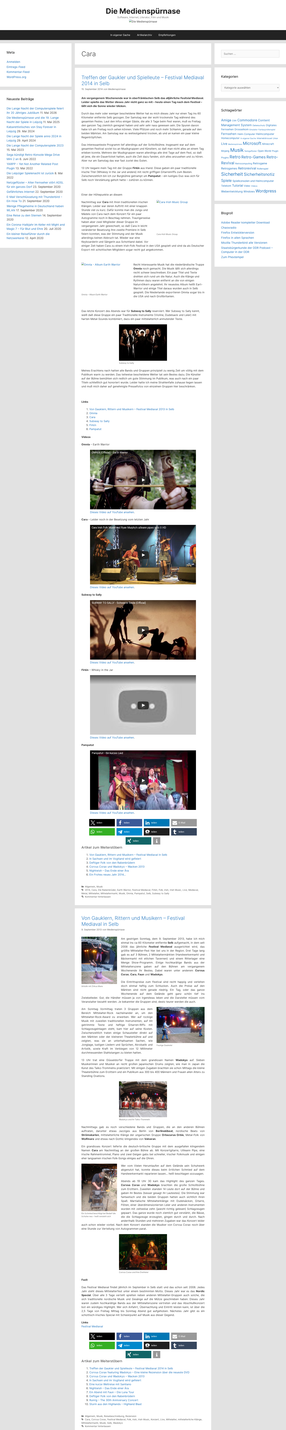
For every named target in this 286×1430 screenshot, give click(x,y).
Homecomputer (230, 138)
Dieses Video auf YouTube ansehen (112, 512)
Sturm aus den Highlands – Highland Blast (115, 1404)
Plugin (275, 151)
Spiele (226, 180)
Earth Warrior (124, 890)
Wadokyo (118, 1423)
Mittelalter (94, 893)
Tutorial (237, 185)
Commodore (247, 120)
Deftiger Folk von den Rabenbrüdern (112, 862)
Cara (92, 417)
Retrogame (260, 163)
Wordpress (266, 190)
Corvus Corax (98, 1419)
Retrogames (229, 168)
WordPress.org (16, 77)
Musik (99, 886)
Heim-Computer (246, 134)
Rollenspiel (262, 168)
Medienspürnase (235, 144)
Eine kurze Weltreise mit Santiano (110, 1384)
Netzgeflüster (250, 151)
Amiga (226, 120)
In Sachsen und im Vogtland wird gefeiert (115, 858)
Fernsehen (229, 134)
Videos (254, 186)
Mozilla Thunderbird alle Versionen (244, 242)
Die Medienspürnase (143, 11)
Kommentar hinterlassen (98, 896)
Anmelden (13, 61)
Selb (148, 893)
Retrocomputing (243, 163)
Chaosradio (228, 227)
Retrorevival (247, 168)
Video (247, 185)
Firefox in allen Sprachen (237, 237)
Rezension (130, 1416)
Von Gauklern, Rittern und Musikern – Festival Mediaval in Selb (128, 854)
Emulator (253, 129)
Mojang (225, 150)
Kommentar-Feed (18, 72)
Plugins (225, 157)
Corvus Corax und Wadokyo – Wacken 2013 (116, 866)
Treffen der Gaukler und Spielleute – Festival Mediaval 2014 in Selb (131, 1368)
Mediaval (193, 890)
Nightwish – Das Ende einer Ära (109, 870)
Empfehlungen (167, 35)
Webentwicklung (232, 191)
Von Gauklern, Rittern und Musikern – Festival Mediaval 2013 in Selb (131, 409)
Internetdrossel (264, 138)
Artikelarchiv (144, 35)
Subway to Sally (99, 421)
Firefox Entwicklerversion (237, 232)
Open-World (264, 150)
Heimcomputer (265, 134)
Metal (84, 893)
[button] (102, 822)
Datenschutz (259, 125)
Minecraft (268, 143)
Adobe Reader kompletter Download (245, 222)
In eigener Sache (120, 35)
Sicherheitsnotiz (259, 174)
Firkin (92, 425)
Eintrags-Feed (16, 67)
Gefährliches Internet (20, 191)
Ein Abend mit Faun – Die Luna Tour (111, 1392)
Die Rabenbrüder (107, 890)
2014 (87, 890)
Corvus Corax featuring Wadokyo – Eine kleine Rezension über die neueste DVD (139, 1372)
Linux (275, 138)
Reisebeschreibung (114, 1416)
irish (166, 890)
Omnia (93, 413)
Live (185, 890)
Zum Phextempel (232, 257)
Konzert (155, 1419)
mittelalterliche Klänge (190, 1419)
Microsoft (252, 143)
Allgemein (90, 886)
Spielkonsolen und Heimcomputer (253, 181)
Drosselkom (242, 129)
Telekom (226, 185)
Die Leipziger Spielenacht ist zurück (30, 173)
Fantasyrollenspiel (266, 129)
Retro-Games (253, 157)
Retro (235, 156)
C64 (234, 120)
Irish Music (175, 890)
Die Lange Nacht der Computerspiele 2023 (35, 145)
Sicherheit (232, 174)
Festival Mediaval (141, 890)
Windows (249, 191)
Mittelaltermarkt (109, 893)
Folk (161, 890)
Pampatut (95, 429)
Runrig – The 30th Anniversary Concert (113, 1400)
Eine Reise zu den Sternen (24, 215)
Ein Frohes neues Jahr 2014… (107, 874)
